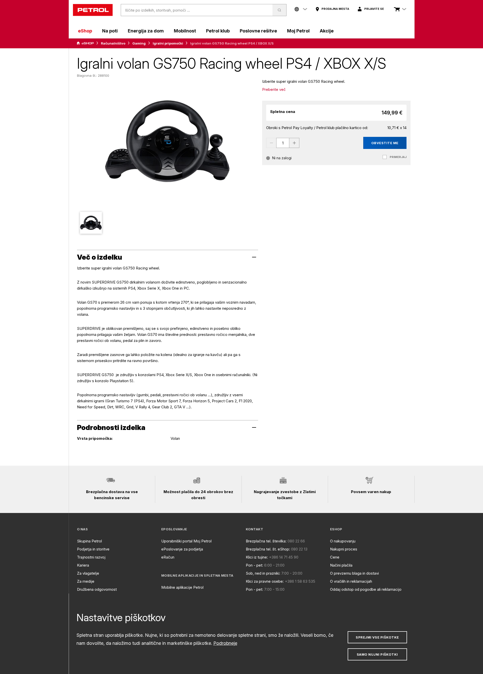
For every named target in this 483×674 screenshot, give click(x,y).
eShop (85, 30)
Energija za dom (146, 30)
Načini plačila (341, 565)
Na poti (110, 30)
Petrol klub (218, 30)
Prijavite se (374, 9)
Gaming (139, 43)
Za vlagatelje (88, 573)
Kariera (83, 565)
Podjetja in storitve (93, 549)
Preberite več (274, 89)
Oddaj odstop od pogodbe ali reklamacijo (365, 589)
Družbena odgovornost (97, 589)
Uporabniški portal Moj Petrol (186, 541)
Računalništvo (113, 43)
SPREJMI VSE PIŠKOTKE (377, 637)
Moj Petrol (298, 30)
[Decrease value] (271, 143)
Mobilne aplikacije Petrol (182, 587)
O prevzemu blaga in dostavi (354, 573)
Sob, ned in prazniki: (263, 573)
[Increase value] (294, 143)
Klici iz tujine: (257, 557)
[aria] (85, 43)
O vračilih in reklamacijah (351, 581)
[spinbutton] (282, 143)
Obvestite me (384, 143)
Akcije (327, 30)
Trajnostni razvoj (91, 557)
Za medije (85, 581)
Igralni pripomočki (168, 43)
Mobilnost (185, 30)
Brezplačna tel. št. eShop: (268, 549)
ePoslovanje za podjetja (182, 549)
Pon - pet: (254, 565)
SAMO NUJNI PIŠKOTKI (377, 654)
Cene (334, 557)
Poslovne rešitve (258, 30)
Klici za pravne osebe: (265, 581)
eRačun (167, 557)
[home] (93, 10)
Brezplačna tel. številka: (266, 541)
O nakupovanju (342, 541)
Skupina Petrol (89, 541)
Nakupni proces (343, 549)
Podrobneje (225, 643)
